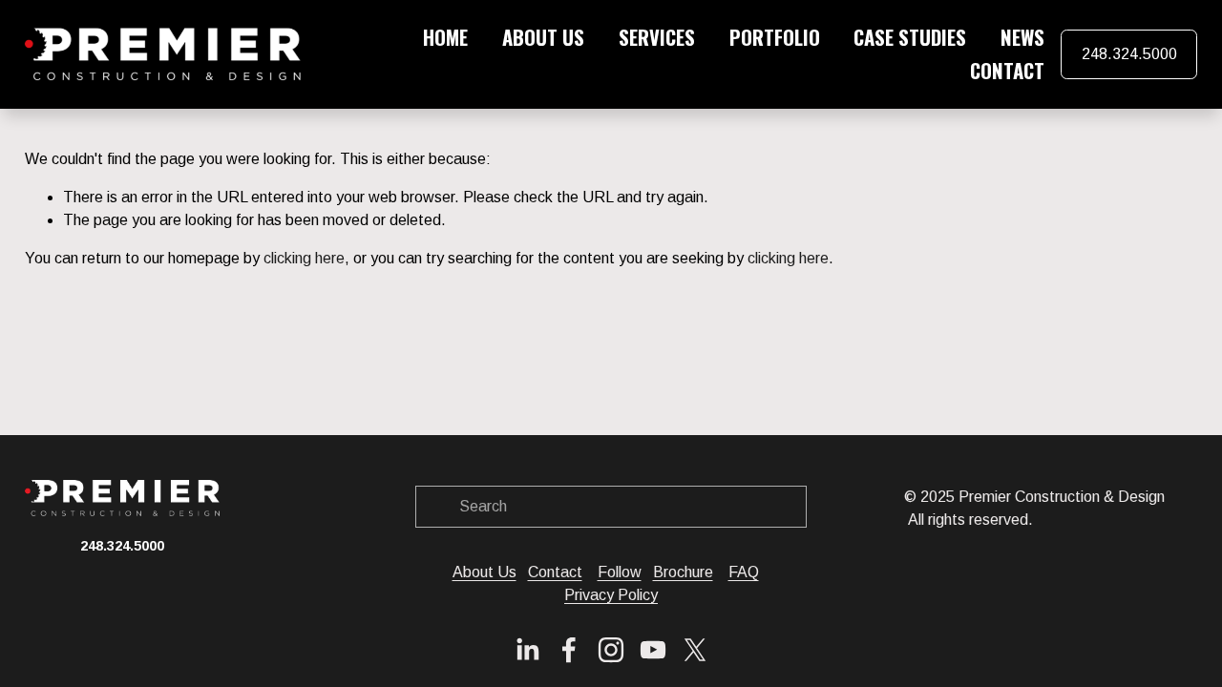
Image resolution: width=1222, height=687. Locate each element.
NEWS (1022, 37)
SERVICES (657, 37)
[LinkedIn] (527, 649)
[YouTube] (653, 649)
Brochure (683, 572)
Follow (620, 572)
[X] (695, 649)
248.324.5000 (1129, 54)
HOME (445, 37)
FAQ (743, 572)
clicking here (304, 258)
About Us (484, 572)
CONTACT (1007, 70)
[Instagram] (611, 649)
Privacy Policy (611, 595)
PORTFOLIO (774, 37)
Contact (555, 572)
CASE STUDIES (909, 37)
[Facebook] (569, 649)
